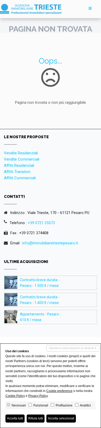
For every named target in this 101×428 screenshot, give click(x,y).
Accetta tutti (15, 418)
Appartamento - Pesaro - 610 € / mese (40, 317)
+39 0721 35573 (41, 222)
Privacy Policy (38, 396)
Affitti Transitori (17, 171)
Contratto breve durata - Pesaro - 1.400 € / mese (40, 300)
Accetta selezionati (61, 418)
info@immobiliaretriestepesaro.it (50, 243)
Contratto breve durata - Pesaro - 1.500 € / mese (40, 283)
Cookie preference (59, 391)
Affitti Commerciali (20, 178)
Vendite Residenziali (21, 153)
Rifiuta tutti (35, 418)
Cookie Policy (15, 396)
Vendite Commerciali (21, 159)
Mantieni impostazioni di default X (73, 348)
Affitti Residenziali (19, 165)
